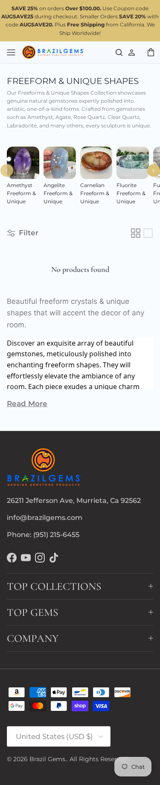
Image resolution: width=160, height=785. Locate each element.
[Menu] (11, 52)
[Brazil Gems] (53, 52)
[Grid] (136, 233)
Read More (27, 403)
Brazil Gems (47, 759)
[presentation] (6, 170)
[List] (148, 233)
